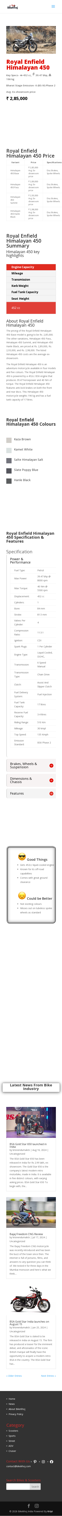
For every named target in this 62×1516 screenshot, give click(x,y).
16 (49, 50)
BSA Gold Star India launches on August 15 (29, 1323)
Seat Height (20, 299)
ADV (11, 1445)
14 (44, 50)
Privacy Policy (16, 1414)
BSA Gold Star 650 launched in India (28, 1145)
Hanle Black (22, 480)
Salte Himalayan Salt (28, 460)
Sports (12, 1435)
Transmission (20, 279)
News (12, 1403)
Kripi (50, 1511)
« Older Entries (14, 1375)
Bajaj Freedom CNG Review (26, 1234)
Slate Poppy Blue (26, 470)
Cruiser (12, 1451)
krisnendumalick (21, 1150)
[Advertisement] (31, 126)
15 (47, 50)
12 (38, 50)
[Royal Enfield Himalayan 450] (31, 52)
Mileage (17, 273)
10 (33, 50)
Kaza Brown (22, 439)
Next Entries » (48, 1375)
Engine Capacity (22, 267)
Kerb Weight (20, 286)
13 (41, 50)
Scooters (13, 1430)
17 (52, 50)
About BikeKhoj (17, 1409)
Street (12, 1440)
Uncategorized (17, 1153)
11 (35, 50)
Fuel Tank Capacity (24, 292)
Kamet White (23, 449)
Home (12, 1398)
